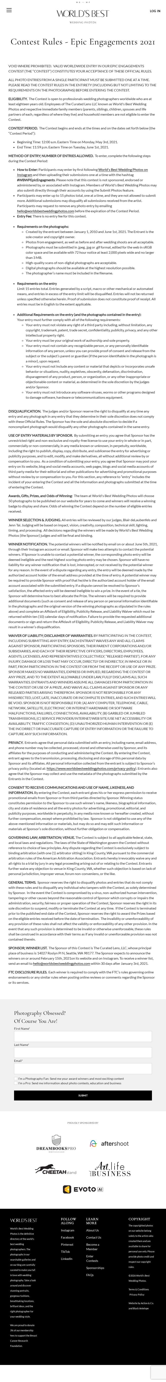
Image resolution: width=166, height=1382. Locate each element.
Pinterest (67, 1244)
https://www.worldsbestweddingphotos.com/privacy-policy (91, 768)
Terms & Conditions (139, 1289)
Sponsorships (95, 1268)
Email (18, 1060)
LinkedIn (66, 1259)
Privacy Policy (136, 1294)
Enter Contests (92, 1258)
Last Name (21, 1045)
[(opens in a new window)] (56, 1143)
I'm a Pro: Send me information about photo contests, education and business (69, 1083)
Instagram (67, 1230)
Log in (155, 11)
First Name (21, 1028)
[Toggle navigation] (9, 8)
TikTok (65, 1251)
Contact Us (93, 1237)
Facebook (67, 1237)
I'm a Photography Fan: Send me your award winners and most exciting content (71, 1078)
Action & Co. (147, 1303)
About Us (92, 1230)
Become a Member (92, 1247)
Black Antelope (141, 1308)
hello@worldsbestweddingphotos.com (45, 211)
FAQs (90, 1275)
